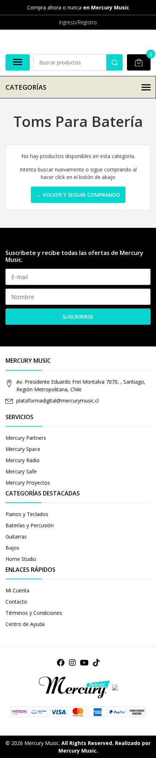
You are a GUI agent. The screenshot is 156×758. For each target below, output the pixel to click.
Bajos (12, 547)
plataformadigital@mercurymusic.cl (57, 400)
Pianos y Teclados (26, 514)
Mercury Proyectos (27, 482)
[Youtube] (84, 662)
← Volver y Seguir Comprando (78, 194)
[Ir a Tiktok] (96, 662)
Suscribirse (78, 316)
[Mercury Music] (78, 687)
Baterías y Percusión (29, 525)
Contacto (16, 601)
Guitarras (16, 536)
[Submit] (114, 62)
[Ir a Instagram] (72, 662)
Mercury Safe (21, 471)
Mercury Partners (25, 437)
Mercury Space (22, 449)
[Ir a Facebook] (61, 662)
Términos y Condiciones (33, 612)
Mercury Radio (22, 460)
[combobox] (78, 62)
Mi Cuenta (17, 590)
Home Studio (20, 558)
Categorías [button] (25, 87)
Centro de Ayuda (25, 624)
